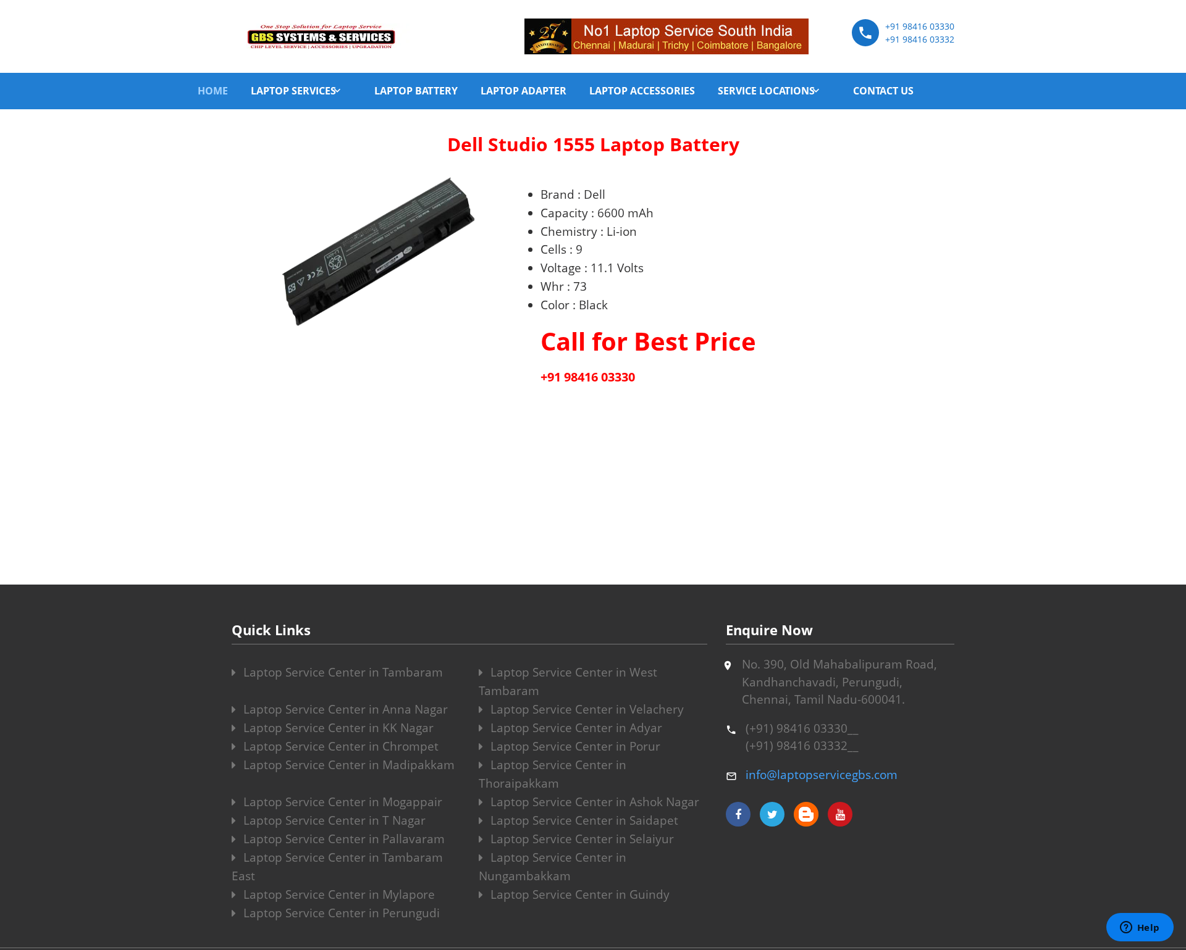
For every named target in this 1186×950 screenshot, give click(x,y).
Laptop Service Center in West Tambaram (568, 681)
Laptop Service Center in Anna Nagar (344, 709)
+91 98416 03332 (919, 39)
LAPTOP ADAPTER (523, 91)
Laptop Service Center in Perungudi (340, 913)
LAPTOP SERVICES (293, 91)
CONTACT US (883, 91)
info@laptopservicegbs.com (822, 775)
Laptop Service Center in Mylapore (337, 894)
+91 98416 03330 (919, 26)
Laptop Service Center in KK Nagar (337, 728)
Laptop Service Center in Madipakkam (347, 765)
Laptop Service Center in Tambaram (341, 672)
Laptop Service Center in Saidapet (582, 820)
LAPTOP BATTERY (416, 91)
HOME (213, 91)
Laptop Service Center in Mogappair (341, 802)
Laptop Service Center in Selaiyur (580, 839)
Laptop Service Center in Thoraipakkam (552, 774)
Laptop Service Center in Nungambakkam (552, 866)
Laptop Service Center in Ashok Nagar (593, 802)
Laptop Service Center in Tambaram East (337, 866)
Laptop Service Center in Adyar (574, 728)
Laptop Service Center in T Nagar (333, 820)
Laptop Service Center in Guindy (578, 894)
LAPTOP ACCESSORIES (642, 91)
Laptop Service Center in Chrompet (339, 746)
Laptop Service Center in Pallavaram (342, 839)
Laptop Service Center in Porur (573, 746)
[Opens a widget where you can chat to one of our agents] (1140, 928)
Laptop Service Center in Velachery (585, 709)
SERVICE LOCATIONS (766, 91)
